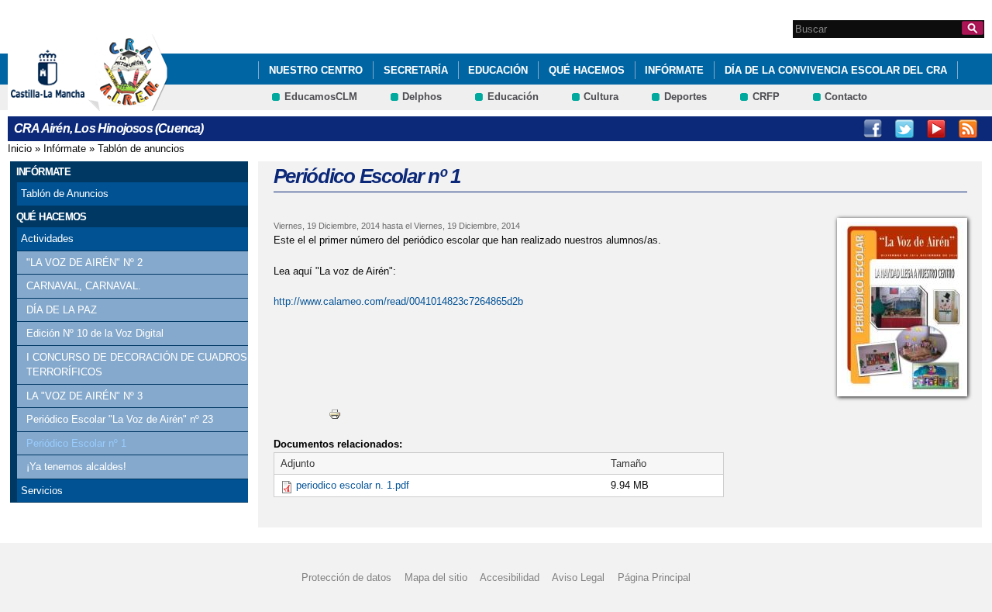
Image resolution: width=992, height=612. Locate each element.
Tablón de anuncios (141, 148)
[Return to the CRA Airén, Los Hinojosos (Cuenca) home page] (127, 103)
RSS (968, 128)
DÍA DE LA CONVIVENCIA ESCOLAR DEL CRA (836, 70)
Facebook (872, 128)
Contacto (846, 96)
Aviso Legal (578, 577)
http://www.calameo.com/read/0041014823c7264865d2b (398, 301)
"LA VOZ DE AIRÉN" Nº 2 (84, 262)
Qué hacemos (587, 70)
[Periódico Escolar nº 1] (902, 307)
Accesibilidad (509, 577)
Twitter (904, 128)
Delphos (422, 96)
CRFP (766, 96)
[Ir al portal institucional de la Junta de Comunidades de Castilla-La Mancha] (67, 103)
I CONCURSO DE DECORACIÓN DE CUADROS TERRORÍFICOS (136, 365)
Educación (498, 70)
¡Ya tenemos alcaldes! (76, 466)
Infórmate (674, 70)
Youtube (936, 128)
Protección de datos (346, 577)
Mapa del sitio (436, 577)
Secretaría (416, 70)
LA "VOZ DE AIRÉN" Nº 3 (84, 396)
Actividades (47, 238)
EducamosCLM (320, 96)
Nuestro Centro (316, 70)
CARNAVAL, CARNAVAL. (83, 286)
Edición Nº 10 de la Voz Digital (95, 333)
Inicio (20, 148)
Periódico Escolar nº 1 (76, 443)
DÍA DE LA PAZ (61, 310)
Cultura (601, 96)
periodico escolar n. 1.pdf (352, 485)
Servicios (42, 490)
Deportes (685, 96)
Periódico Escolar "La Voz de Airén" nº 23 (119, 419)
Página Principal (654, 577)
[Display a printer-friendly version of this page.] (335, 414)
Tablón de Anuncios (64, 193)
